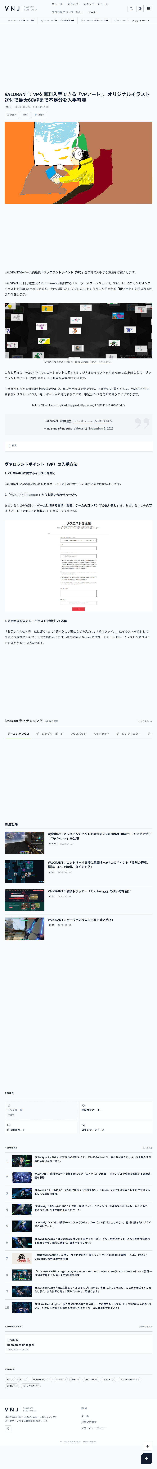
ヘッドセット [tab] (101, 734)
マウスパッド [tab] (78, 734)
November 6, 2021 (100, 428)
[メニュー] (148, 8)
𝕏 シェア (11, 115)
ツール (92, 12)
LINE (25, 115)
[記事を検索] (131, 8)
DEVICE (108, 1379)
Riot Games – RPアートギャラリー (94, 361)
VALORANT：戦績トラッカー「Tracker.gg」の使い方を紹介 (89, 891)
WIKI (8, 107)
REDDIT (52, 844)
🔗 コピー (39, 115)
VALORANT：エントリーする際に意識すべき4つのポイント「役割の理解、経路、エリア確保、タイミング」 (99, 864)
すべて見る (143, 721)
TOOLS (61, 1379)
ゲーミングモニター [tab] (128, 734)
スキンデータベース (95, 4)
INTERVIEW (31, 1385)
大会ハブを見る (145, 1327)
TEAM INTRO (41, 1379)
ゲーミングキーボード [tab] (49, 734)
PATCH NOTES (129, 1379)
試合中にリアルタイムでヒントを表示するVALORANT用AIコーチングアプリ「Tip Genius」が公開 (99, 836)
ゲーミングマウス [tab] (18, 734)
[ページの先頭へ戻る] (147, 1446)
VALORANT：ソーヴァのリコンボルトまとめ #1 (80, 919)
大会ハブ (73, 4)
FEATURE (91, 1379)
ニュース (57, 4)
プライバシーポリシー (94, 1428)
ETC (10, 1379)
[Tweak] (146, 1458)
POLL (23, 1379)
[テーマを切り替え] (140, 8)
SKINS (12, 1385)
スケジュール (140, 20)
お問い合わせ (89, 1421)
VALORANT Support (24, 495)
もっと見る (147, 1148)
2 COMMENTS (41, 107)
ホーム (85, 1415)
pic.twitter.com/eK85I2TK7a (92, 421)
